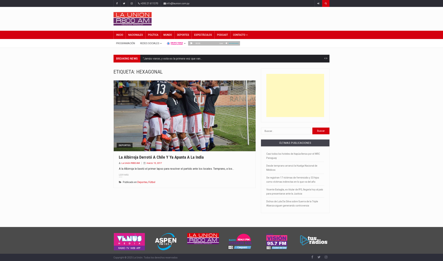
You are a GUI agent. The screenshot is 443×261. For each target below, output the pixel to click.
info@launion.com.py (177, 3)
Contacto (239, 34)
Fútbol (151, 182)
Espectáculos (203, 34)
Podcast (222, 34)
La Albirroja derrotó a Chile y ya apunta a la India (161, 157)
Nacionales (135, 34)
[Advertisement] (295, 95)
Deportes (183, 34)
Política (153, 34)
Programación (125, 43)
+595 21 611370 (149, 3)
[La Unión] (221, 19)
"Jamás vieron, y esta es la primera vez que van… (172, 58)
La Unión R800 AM (130, 163)
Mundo (167, 34)
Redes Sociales (150, 43)
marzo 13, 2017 (154, 163)
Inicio (119, 34)
